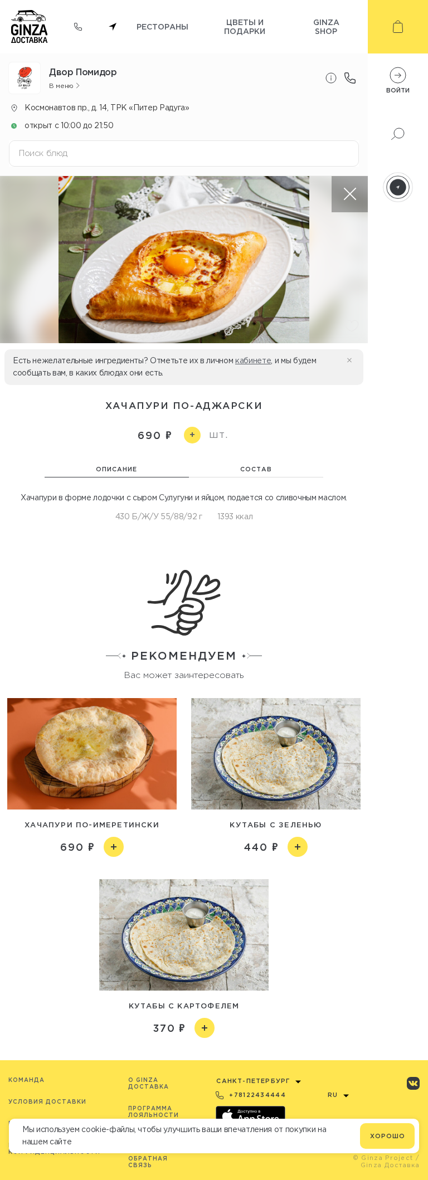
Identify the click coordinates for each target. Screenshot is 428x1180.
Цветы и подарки (244, 26)
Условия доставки (47, 1102)
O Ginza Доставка (148, 1083)
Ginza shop (326, 26)
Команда (26, 1080)
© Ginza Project (383, 1157)
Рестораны (162, 26)
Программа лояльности (153, 1111)
